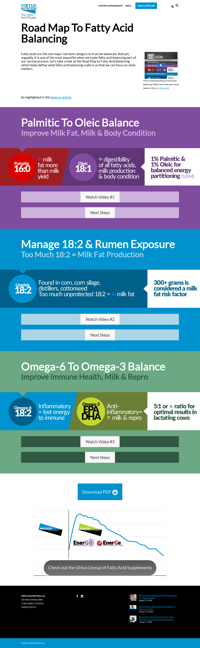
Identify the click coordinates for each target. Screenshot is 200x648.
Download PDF (96, 492)
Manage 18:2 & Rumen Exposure (98, 244)
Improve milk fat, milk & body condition (88, 132)
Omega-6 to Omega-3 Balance (93, 366)
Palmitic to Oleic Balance (80, 122)
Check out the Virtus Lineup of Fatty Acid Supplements (100, 567)
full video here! (162, 88)
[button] (161, 65)
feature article (61, 97)
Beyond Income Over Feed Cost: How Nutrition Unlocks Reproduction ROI (156, 618)
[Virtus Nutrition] (29, 17)
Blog (128, 5)
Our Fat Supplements (110, 5)
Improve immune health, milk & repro (84, 376)
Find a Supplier (146, 5)
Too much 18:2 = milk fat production (82, 254)
